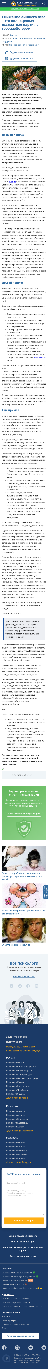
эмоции (12, 181)
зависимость (40, 357)
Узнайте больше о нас (24, 976)
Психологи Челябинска (17, 1090)
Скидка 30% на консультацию (15, 1280)
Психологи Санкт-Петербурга (21, 1066)
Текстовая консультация (23, 1256)
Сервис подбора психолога (23, 1235)
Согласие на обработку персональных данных (22, 1306)
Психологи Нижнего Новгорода (22, 1078)
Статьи (13, 35)
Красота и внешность (24, 38)
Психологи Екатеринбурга (19, 1074)
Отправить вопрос (24, 1220)
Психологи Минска (15, 1142)
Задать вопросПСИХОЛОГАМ (45, 892)
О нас (4, 1328)
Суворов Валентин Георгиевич (24, 44)
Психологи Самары (15, 1093)
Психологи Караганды (17, 1122)
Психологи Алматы (15, 1111)
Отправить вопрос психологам (15, 1324)
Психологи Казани (15, 1082)
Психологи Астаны (15, 1115)
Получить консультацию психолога (24, 9)
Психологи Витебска (16, 1150)
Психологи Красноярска (18, 1086)
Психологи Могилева (16, 1154)
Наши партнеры (9, 1320)
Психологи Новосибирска (19, 1070)
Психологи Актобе (15, 1126)
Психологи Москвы (15, 1062)
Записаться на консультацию (24, 813)
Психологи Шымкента (17, 1119)
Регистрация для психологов (20, 1336)
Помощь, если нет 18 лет (13, 1284)
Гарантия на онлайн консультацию (17, 1272)
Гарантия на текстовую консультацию (18, 1276)
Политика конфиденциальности (16, 1302)
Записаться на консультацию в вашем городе (23, 1249)
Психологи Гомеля (15, 1146)
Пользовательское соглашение (15, 1298)
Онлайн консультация (22, 1241)
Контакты (6, 1316)
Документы (8, 1294)
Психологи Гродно (15, 1158)
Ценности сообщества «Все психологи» (19, 1288)
